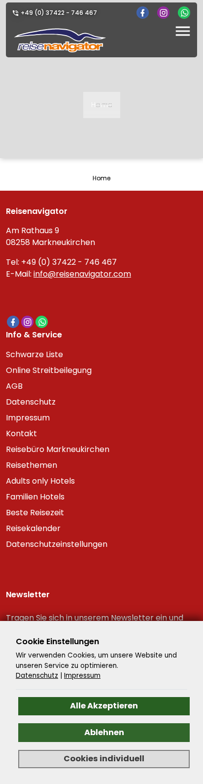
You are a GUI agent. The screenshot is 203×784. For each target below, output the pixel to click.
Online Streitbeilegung (49, 370)
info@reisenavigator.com (82, 274)
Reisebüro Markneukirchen (57, 449)
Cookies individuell (104, 758)
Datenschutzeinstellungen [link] (56, 544)
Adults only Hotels (40, 481)
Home (101, 105)
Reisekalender (33, 528)
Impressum (28, 417)
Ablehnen (104, 732)
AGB (14, 386)
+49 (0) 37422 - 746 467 (59, 12)
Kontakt (21, 433)
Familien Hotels (35, 496)
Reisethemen (31, 465)
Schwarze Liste (34, 354)
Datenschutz (31, 402)
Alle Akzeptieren (104, 705)
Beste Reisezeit (35, 512)
